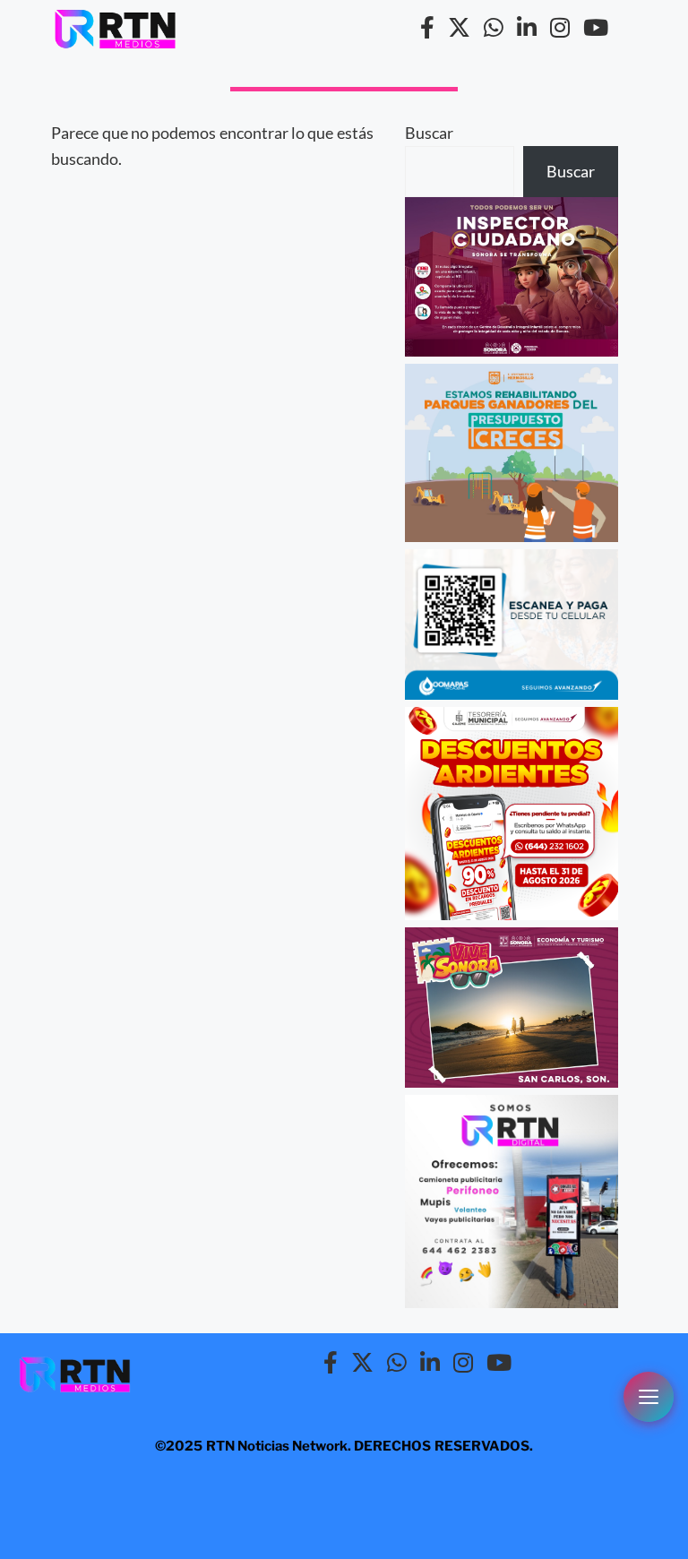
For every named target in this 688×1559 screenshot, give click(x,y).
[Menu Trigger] (649, 1397)
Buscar (429, 132)
